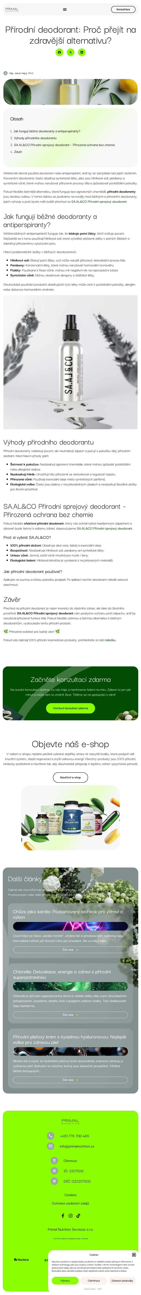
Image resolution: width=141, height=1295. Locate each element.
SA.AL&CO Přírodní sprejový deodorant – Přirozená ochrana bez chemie (64, 144)
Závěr (18, 151)
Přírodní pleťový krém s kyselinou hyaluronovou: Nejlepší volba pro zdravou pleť (69, 1039)
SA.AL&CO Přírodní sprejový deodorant (99, 201)
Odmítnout (94, 1280)
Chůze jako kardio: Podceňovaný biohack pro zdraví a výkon (68, 913)
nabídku (110, 639)
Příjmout (65, 1280)
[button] (134, 1255)
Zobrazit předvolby (122, 1280)
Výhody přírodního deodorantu (35, 137)
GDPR (99, 1288)
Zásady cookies (90, 1288)
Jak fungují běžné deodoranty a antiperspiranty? (46, 130)
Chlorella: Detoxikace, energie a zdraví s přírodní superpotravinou (62, 973)
